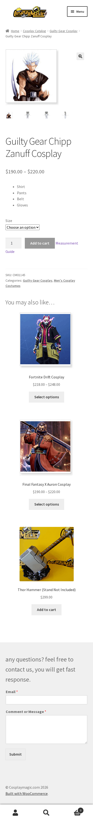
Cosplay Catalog (34, 31)
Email (12, 691)
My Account (15, 813)
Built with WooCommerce (26, 793)
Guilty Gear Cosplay (64, 31)
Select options (46, 396)
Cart (71, 808)
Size (8, 220)
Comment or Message (26, 711)
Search (46, 813)
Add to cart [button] (46, 609)
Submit (15, 754)
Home (15, 31)
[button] (80, 56)
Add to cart (39, 243)
